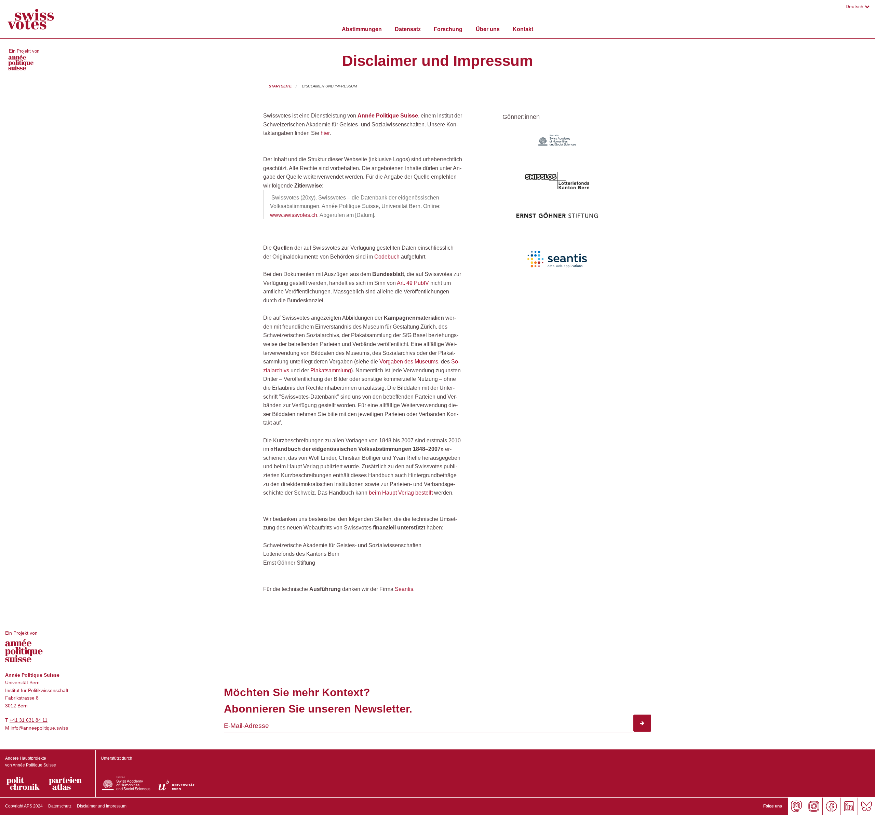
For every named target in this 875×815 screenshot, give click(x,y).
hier (325, 133)
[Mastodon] (796, 806)
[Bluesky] (866, 806)
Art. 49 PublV (413, 283)
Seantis (404, 589)
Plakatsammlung (330, 370)
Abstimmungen (362, 29)
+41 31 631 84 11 (29, 720)
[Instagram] (813, 806)
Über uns (488, 29)
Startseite (280, 86)
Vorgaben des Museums (408, 361)
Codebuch (387, 257)
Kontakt (523, 29)
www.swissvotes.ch (293, 215)
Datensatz (408, 29)
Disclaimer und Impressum (329, 86)
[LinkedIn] (849, 806)
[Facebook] (831, 806)
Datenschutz (59, 806)
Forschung (448, 29)
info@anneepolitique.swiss (39, 728)
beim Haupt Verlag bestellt (401, 493)
